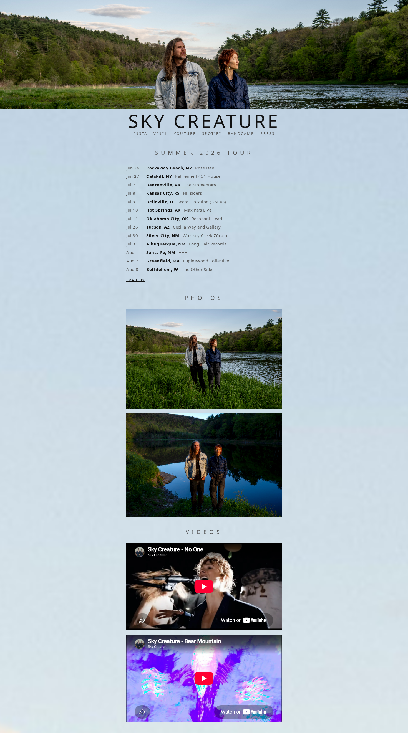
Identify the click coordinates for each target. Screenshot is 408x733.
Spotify (212, 133)
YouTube (185, 133)
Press (267, 133)
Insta (140, 133)
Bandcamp (241, 133)
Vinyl (160, 133)
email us (135, 280)
